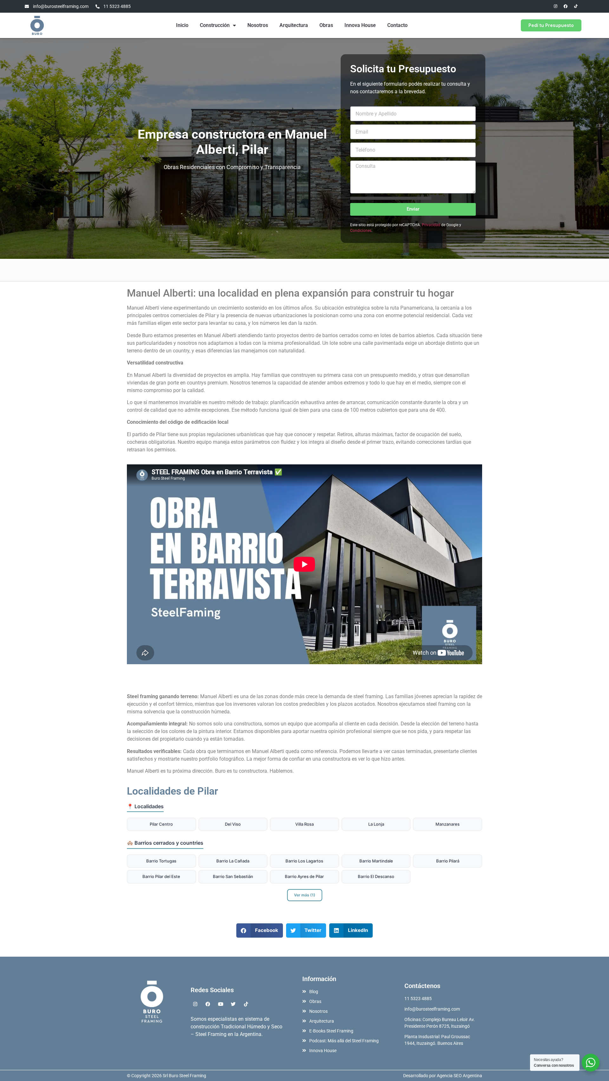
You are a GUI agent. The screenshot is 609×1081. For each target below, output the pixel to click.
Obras (326, 25)
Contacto (397, 25)
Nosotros (257, 25)
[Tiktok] (576, 6)
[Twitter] (233, 1004)
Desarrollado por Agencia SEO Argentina (442, 1075)
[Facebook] (565, 6)
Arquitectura (293, 25)
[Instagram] (555, 6)
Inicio (182, 25)
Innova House (360, 25)
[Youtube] (221, 1004)
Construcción (215, 25)
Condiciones (360, 230)
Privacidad (431, 225)
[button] (259, 930)
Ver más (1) (304, 895)
